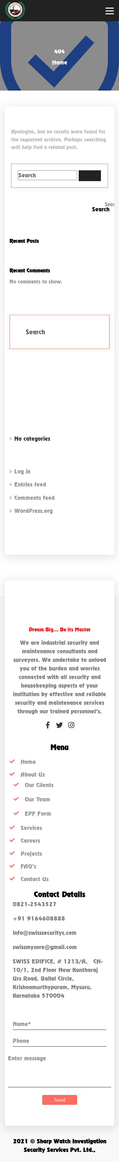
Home (59, 62)
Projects (31, 853)
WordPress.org (33, 510)
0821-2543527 (34, 904)
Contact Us (35, 879)
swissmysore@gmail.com (45, 947)
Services (31, 828)
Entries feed (30, 484)
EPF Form (38, 813)
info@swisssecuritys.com (44, 932)
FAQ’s (28, 866)
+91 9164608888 (39, 918)
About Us (33, 774)
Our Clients (39, 785)
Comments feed (34, 497)
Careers (30, 840)
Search (109, 204)
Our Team (37, 799)
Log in (22, 471)
